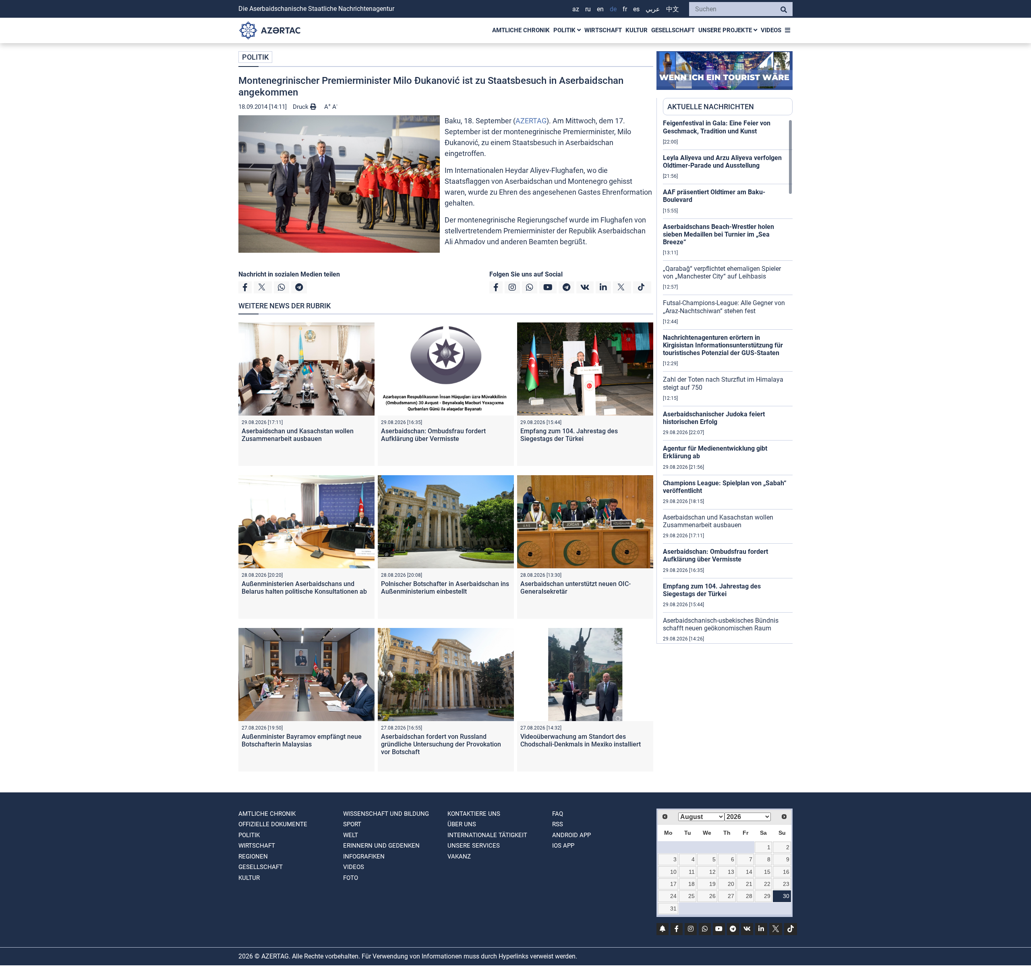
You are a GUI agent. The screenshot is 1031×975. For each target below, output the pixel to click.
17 (673, 884)
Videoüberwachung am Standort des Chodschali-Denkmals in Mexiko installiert (580, 740)
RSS (557, 824)
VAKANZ (459, 856)
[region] (728, 381)
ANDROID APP (571, 835)
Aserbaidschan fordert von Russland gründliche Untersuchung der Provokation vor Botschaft (441, 744)
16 (786, 872)
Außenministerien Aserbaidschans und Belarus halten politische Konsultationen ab (304, 587)
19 (712, 884)
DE (613, 9)
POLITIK (565, 30)
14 (749, 872)
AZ (575, 9)
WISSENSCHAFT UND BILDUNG (386, 813)
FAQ (557, 813)
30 (786, 896)
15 (767, 872)
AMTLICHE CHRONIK (521, 30)
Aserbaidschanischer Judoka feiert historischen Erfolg (714, 418)
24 (673, 896)
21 (749, 884)
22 (767, 884)
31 (673, 908)
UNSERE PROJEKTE (726, 30)
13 (731, 872)
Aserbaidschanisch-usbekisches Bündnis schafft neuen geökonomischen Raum (720, 624)
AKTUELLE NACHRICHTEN (710, 106)
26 (712, 896)
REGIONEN (253, 856)
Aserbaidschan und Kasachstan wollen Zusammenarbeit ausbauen (298, 435)
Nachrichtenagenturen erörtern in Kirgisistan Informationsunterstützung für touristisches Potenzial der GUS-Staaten (723, 345)
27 (731, 896)
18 (691, 884)
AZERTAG (531, 120)
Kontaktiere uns (473, 813)
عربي (653, 9)
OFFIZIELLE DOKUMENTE (272, 824)
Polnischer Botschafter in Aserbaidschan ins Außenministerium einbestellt (445, 587)
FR (625, 9)
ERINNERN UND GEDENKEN (381, 845)
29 (767, 896)
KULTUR (636, 30)
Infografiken (364, 856)
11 (692, 872)
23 (786, 884)
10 (673, 872)
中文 (672, 9)
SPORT (352, 824)
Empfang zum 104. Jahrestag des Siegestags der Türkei (569, 435)
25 (691, 896)
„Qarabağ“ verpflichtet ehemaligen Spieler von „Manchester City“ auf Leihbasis (722, 272)
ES (636, 9)
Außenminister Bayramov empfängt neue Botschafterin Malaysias (302, 740)
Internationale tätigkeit (487, 835)
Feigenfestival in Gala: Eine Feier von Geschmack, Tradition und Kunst (716, 127)
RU (588, 9)
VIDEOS (771, 30)
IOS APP (563, 845)
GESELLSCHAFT (673, 30)
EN (600, 9)
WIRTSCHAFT (603, 30)
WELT (350, 835)
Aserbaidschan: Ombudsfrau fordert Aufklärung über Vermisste (433, 435)
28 (749, 896)
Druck (301, 106)
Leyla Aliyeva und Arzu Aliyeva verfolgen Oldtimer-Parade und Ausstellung (722, 161)
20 (731, 884)
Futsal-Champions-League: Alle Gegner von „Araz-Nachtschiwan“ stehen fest (724, 306)
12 (712, 872)
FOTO (350, 877)
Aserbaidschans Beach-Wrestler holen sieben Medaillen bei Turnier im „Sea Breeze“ (718, 234)
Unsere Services (473, 845)
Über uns (461, 824)
